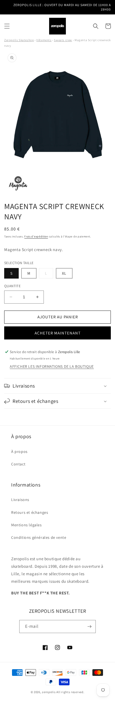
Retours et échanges (29, 512)
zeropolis (49, 692)
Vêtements (43, 40)
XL (64, 273)
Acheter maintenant (58, 333)
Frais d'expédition (36, 236)
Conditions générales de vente (38, 537)
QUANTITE (12, 286)
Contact (18, 464)
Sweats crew (63, 40)
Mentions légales (26, 524)
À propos (19, 451)
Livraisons (20, 499)
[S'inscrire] (89, 626)
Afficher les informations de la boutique (52, 366)
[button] (7, 26)
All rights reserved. (70, 692)
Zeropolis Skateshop (19, 40)
